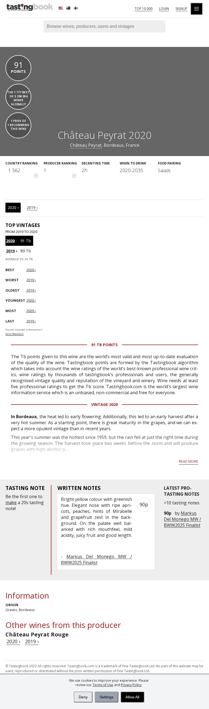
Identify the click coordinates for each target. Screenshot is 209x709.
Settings (106, 697)
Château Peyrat (86, 145)
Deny (83, 697)
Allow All (132, 697)
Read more (188, 461)
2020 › (13, 207)
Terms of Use (103, 685)
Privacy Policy (131, 685)
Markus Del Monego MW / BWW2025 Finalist (182, 519)
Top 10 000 (143, 8)
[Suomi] (76, 8)
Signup (181, 8)
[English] (61, 8)
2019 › (32, 207)
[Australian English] (69, 8)
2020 (10, 240)
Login (164, 8)
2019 (10, 250)
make (11, 502)
